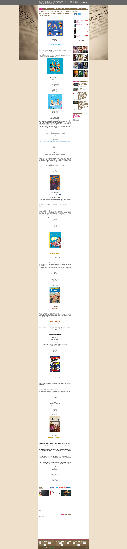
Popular (80, 81)
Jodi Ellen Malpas (78, 32)
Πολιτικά (64, 543)
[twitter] (86, 547)
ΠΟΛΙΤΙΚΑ (65, 8)
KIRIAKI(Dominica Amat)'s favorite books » (82, 79)
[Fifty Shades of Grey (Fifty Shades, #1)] (75, 26)
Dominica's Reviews (81, 19)
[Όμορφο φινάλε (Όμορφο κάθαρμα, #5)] (85, 60)
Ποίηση (57, 543)
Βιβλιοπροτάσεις (44, 543)
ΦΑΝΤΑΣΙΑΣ (56, 8)
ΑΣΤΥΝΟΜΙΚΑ (46, 8)
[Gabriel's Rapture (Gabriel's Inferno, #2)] (75, 37)
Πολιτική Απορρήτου (76, 115)
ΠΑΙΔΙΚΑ (73, 8)
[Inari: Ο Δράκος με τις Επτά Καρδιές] (80, 68)
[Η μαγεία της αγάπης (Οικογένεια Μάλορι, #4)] (75, 52)
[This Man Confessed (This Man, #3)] (75, 34)
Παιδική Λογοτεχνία (79, 543)
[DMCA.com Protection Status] (76, 120)
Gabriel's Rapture (78, 35)
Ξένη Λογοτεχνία (83, 541)
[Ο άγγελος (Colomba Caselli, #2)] (75, 76)
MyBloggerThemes (53, 547)
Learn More (83, 2)
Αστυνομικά (58, 541)
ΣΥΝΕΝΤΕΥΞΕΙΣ (79, 8)
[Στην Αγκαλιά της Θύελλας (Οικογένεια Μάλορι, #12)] (75, 68)
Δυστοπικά (75, 541)
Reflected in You (78, 28)
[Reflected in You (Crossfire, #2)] (75, 30)
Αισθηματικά (41, 541)
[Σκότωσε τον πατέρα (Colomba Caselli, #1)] (85, 68)
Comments (86, 81)
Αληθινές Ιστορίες (50, 541)
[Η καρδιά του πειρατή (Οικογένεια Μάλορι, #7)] (80, 52)
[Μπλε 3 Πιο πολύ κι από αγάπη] (80, 76)
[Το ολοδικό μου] (85, 77)
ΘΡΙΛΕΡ (51, 8)
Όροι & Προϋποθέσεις (76, 116)
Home (41, 8)
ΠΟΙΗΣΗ (69, 8)
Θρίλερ (66, 541)
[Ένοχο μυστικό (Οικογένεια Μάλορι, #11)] (80, 60)
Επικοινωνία (75, 117)
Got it (87, 2)
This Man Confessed (79, 31)
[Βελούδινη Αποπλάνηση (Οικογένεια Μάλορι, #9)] (75, 60)
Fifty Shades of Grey (79, 24)
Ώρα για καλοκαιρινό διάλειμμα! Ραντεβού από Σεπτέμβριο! (43, 497)
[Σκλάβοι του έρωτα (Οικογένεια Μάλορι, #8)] (85, 52)
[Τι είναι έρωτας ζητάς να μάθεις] (75, 22)
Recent (76, 81)
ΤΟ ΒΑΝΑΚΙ (80, 88)
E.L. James (77, 25)
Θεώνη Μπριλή (78, 22)
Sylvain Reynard (78, 36)
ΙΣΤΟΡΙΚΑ (60, 8)
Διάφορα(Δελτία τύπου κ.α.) (45, 11)
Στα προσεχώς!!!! (76, 44)
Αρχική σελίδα (75, 114)
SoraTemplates (44, 547)
